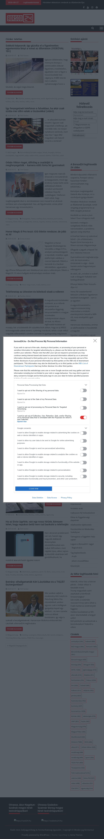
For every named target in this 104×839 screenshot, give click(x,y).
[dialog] (52, 419)
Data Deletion (37, 498)
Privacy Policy (66, 498)
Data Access (52, 498)
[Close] (95, 341)
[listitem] (52, 385)
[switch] (83, 390)
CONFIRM (33, 489)
